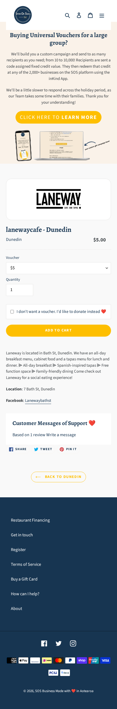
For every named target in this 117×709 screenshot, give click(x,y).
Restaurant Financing (30, 520)
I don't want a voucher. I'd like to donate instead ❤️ (61, 312)
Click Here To (58, 117)
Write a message (61, 435)
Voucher (12, 258)
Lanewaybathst (38, 400)
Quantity (13, 279)
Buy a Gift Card (24, 579)
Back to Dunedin (62, 477)
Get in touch (22, 535)
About (16, 609)
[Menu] (101, 15)
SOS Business (45, 691)
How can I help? (25, 594)
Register (18, 550)
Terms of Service (26, 564)
